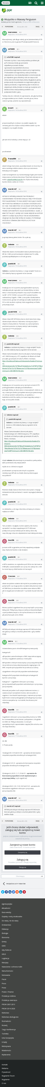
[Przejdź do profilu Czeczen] (4, 577)
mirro (10, 641)
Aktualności (6, 908)
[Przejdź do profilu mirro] (4, 642)
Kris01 (11, 108)
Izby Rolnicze (6, 950)
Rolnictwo (5, 1013)
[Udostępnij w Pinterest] (24, 892)
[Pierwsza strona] (2, 26)
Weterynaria (6, 1046)
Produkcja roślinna (9, 996)
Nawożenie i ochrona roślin (12, 967)
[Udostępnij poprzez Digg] (10, 892)
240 (42, 876)
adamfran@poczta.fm (15, 179)
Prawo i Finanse (8, 992)
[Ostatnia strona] (42, 26)
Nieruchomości (7, 971)
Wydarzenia (6, 1055)
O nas (4, 1083)
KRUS (4, 954)
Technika (5, 1034)
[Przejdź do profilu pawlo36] (4, 264)
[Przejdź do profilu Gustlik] (4, 541)
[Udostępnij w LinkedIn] (20, 892)
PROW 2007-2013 (8, 1004)
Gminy (4, 942)
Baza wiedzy (6, 912)
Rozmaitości (6, 1021)
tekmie (11, 244)
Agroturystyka (7, 904)
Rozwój (4, 1025)
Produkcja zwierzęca (9, 1000)
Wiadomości (6, 1050)
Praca (4, 983)
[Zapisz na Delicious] (13, 892)
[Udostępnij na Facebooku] (6, 892)
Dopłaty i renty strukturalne (12, 917)
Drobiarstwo (6, 925)
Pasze (4, 979)
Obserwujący (20, 876)
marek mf (12, 189)
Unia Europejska (8, 1038)
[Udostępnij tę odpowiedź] (41, 35)
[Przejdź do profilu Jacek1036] (4, 313)
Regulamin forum (8, 1076)
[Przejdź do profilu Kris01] (4, 109)
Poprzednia (9, 26)
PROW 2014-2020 (8, 1009)
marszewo (12, 32)
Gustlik (11, 540)
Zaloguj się (22, 867)
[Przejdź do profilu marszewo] (4, 33)
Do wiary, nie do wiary (10, 921)
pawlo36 (11, 263)
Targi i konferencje (9, 1030)
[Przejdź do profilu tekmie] (4, 245)
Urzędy (4, 1042)
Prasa (4, 988)
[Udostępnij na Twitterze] (2, 892)
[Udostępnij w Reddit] (17, 892)
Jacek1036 (12, 312)
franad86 (12, 158)
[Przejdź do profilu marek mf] (4, 190)
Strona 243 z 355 (22, 27)
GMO (4, 946)
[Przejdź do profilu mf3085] (4, 50)
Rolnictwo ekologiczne (10, 1017)
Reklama (5, 1068)
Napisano (17, 34)
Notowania (6, 975)
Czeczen (11, 576)
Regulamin (6, 1079)
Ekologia (5, 933)
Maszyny (36, 22)
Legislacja (5, 958)
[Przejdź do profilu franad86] (4, 159)
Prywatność (6, 1072)
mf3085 (11, 49)
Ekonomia (5, 937)
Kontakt (5, 1064)
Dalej (37, 26)
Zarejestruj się (22, 852)
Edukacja (5, 929)
